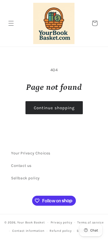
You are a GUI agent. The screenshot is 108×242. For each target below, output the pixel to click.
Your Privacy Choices (30, 153)
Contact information (28, 231)
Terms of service (90, 222)
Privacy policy (61, 222)
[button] (11, 23)
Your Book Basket (31, 222)
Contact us (21, 165)
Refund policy (60, 231)
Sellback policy (25, 178)
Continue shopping (54, 107)
